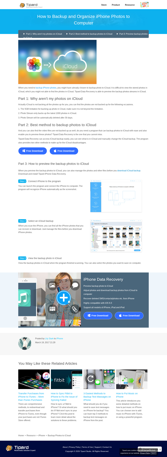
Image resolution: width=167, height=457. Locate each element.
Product (116, 5)
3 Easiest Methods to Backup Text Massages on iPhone (97, 396)
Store (104, 5)
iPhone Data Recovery (103, 279)
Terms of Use (87, 447)
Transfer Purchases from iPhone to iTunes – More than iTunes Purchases (31, 396)
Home (21, 435)
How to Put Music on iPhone (127, 395)
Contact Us (107, 447)
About (65, 447)
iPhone (59, 338)
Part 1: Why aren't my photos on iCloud (44, 34)
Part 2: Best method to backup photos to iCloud (90, 34)
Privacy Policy (74, 447)
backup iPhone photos (46, 88)
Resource (130, 5)
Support (97, 447)
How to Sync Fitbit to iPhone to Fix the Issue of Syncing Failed (64, 396)
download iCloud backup (128, 170)
